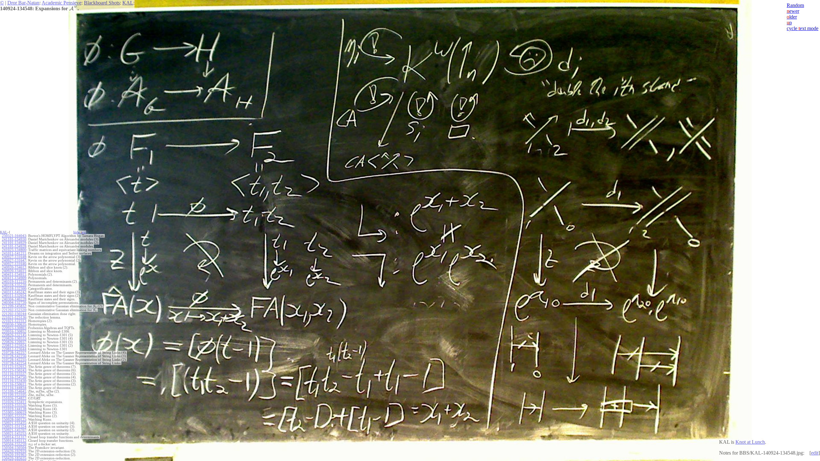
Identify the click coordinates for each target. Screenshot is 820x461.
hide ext (79, 232)
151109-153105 (14, 395)
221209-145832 (14, 306)
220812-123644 (14, 349)
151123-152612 (14, 366)
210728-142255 (14, 359)
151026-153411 (14, 402)
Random (795, 5)
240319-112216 (14, 281)
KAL (127, 2)
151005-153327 (14, 416)
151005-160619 (14, 412)
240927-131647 (14, 260)
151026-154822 (14, 398)
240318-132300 (14, 288)
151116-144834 (14, 388)
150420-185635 (14, 458)
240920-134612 (14, 267)
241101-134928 (14, 246)
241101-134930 (14, 239)
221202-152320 (14, 310)
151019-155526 (14, 405)
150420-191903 (14, 455)
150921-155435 (14, 423)
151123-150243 (14, 370)
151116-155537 (14, 374)
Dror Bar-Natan (23, 2)
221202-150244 (14, 314)
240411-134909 (14, 278)
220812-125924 (14, 345)
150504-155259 (14, 444)
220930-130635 (14, 324)
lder (792, 17)
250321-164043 (14, 236)
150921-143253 (14, 433)
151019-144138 (14, 409)
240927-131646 (14, 264)
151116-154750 (14, 377)
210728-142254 (14, 363)
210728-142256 (14, 356)
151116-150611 (14, 384)
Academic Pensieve (61, 2)
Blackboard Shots (102, 2)
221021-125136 (14, 317)
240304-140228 (14, 299)
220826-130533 (14, 338)
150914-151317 (14, 437)
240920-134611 (14, 271)
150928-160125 (14, 419)
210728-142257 (14, 352)
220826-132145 (14, 335)
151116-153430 (14, 381)
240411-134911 (14, 274)
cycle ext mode (802, 28)
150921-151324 (14, 426)
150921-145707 (14, 430)
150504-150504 (14, 447)
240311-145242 (14, 292)
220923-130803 (14, 328)
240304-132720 (14, 302)
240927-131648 (14, 257)
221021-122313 (14, 321)
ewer (793, 11)
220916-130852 (14, 331)
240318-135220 (14, 285)
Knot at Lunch (750, 442)
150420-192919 (14, 451)
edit (814, 453)
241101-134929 (14, 243)
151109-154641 (14, 391)
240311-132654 (14, 295)
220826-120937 (14, 342)
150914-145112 (14, 440)
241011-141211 (14, 253)
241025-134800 (14, 250)
